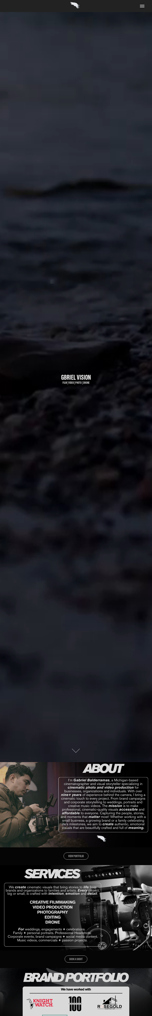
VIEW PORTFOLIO (76, 856)
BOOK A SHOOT (76, 959)
